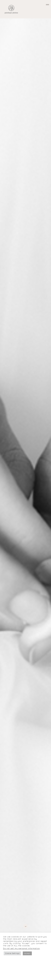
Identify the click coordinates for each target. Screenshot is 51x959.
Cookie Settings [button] (12, 953)
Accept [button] (27, 953)
